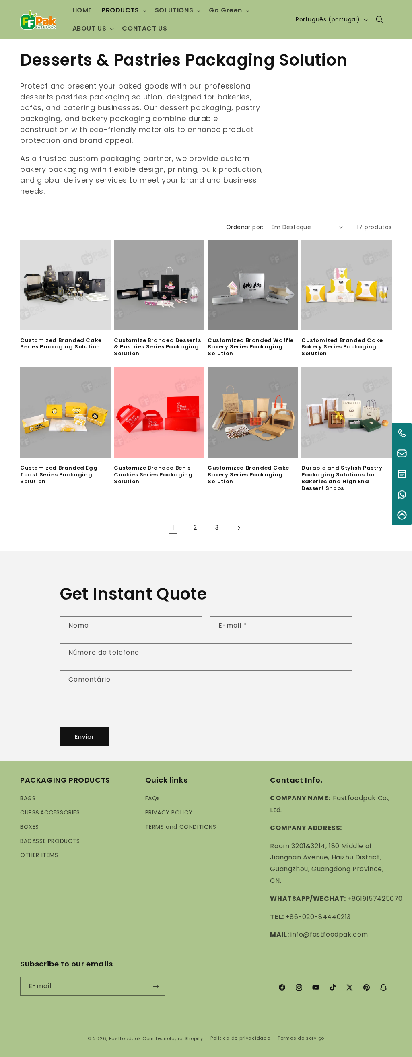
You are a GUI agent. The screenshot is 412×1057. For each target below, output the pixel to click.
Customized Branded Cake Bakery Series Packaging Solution (342, 347)
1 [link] (173, 527)
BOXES (29, 827)
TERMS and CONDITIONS (180, 827)
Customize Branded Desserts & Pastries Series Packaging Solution (157, 347)
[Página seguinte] (238, 528)
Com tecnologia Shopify (172, 1038)
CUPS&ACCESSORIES (50, 812)
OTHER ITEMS (39, 855)
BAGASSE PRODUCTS (50, 841)
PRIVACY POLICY (169, 812)
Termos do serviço (301, 1038)
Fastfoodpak (125, 1038)
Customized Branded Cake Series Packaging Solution (61, 344)
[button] (123, 11)
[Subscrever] (156, 986)
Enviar (84, 736)
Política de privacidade (240, 1038)
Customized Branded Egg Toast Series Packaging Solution (58, 475)
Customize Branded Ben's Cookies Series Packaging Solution (153, 475)
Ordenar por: (245, 227)
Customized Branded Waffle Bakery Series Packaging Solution (251, 347)
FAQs (152, 798)
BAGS (27, 798)
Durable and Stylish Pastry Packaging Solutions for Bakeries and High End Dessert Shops (342, 478)
